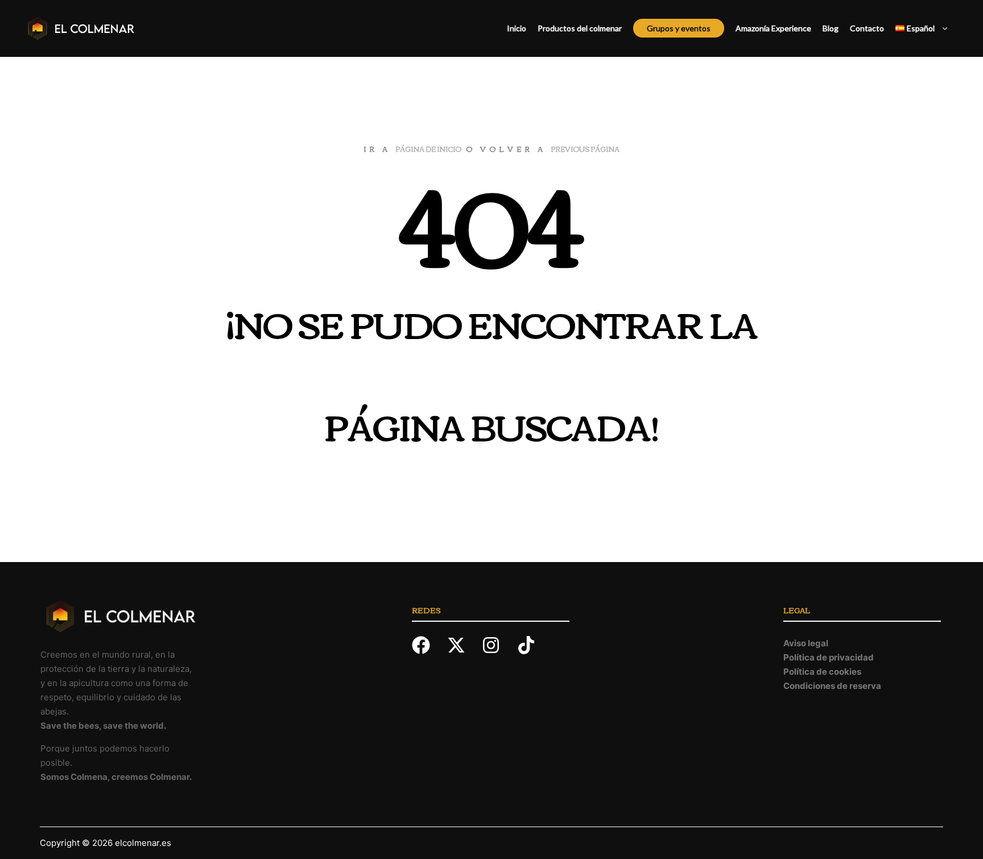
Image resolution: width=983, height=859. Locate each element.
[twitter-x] (463, 645)
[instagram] (498, 645)
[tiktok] (529, 645)
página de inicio (428, 148)
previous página (585, 148)
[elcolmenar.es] (80, 28)
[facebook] (428, 645)
